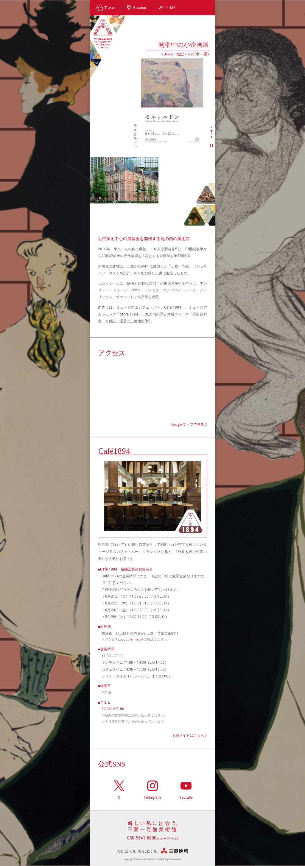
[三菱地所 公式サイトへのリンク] (152, 850)
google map (131, 639)
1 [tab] (212, 127)
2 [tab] (212, 131)
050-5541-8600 (152, 838)
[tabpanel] (149, 93)
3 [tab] (212, 134)
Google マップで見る (187, 424)
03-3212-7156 (113, 709)
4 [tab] (212, 137)
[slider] (172, 102)
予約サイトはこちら (188, 735)
